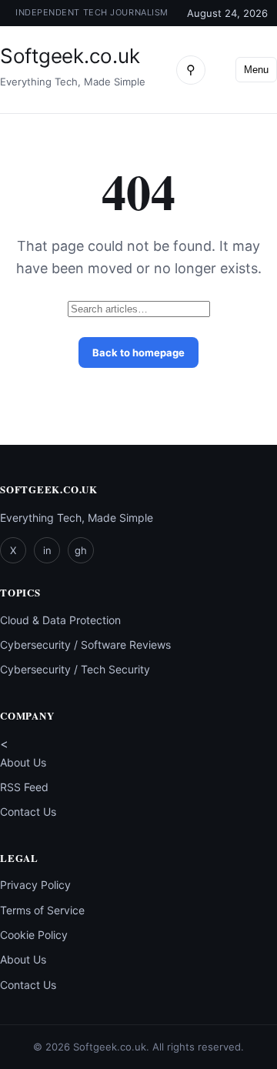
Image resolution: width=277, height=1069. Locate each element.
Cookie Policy (34, 934)
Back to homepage (138, 352)
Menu (256, 69)
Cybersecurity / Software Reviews (85, 644)
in (47, 550)
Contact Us (28, 811)
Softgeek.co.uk (69, 56)
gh (81, 550)
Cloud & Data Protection (60, 619)
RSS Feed (24, 786)
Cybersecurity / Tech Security (75, 669)
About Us (23, 762)
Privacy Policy (35, 884)
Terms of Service (42, 910)
